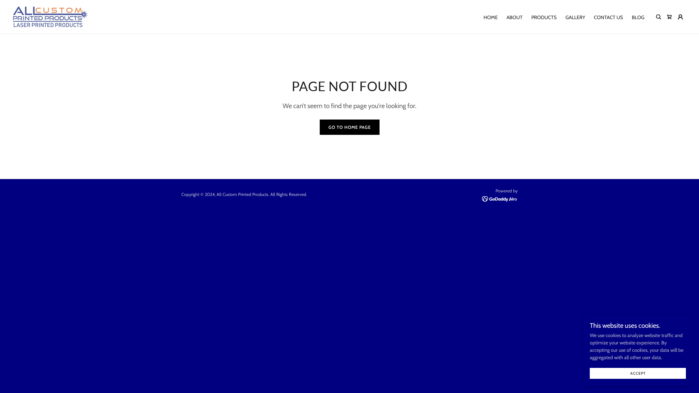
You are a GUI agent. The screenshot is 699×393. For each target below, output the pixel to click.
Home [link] (491, 17)
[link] (50, 16)
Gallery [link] (575, 17)
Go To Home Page (349, 127)
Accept (638, 373)
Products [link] (544, 17)
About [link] (515, 17)
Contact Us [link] (608, 17)
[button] (680, 16)
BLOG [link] (638, 17)
